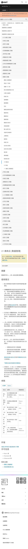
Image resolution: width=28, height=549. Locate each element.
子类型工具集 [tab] (6, 221)
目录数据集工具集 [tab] (8, 50)
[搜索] (22, 2)
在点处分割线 (7, 145)
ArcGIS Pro (5, 6)
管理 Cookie (6, 538)
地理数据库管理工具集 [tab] (9, 185)
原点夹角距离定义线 (9, 90)
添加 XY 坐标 (7, 83)
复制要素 (6, 99)
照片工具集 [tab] (6, 205)
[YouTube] (24, 482)
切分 (5, 106)
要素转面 (6, 119)
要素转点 (6, 116)
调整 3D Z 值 (7, 86)
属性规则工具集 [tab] (7, 47)
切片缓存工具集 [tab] (7, 227)
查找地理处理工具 (8, 467)
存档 (10, 256)
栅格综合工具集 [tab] (7, 182)
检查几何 (6, 96)
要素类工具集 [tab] (6, 73)
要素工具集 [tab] (6, 77)
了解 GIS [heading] (3, 496)
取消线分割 (6, 158)
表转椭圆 (6, 155)
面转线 (5, 139)
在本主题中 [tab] (5, 266)
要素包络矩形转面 (8, 109)
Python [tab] (9, 385)
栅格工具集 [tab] (6, 211)
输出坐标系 (13, 305)
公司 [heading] (2, 500)
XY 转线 (6, 165)
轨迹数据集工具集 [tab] (8, 231)
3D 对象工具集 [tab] (7, 37)
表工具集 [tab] (5, 224)
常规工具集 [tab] (6, 178)
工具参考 (4, 10)
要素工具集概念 (9, 168)
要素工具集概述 (8, 80)
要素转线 (6, 113)
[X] (21, 479)
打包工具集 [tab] (6, 201)
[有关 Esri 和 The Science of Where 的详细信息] (5, 482)
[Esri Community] (17, 482)
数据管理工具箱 (19, 23)
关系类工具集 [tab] (6, 214)
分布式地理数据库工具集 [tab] (9, 63)
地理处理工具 (10, 23)
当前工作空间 (5, 446)
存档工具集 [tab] (6, 41)
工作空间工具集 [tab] (7, 244)
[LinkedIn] (24, 479)
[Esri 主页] (4, 2)
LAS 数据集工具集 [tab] (8, 195)
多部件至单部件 (8, 132)
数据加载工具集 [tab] (7, 60)
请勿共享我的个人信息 (8, 542)
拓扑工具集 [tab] (6, 237)
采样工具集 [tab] (6, 218)
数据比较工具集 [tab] (7, 57)
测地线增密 (6, 126)
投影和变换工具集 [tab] (8, 208)
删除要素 (6, 103)
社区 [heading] (2, 492)
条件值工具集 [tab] (6, 54)
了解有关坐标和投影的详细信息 (12, 363)
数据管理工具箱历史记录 (8, 34)
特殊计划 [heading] (3, 503)
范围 (17, 446)
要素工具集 (5, 25)
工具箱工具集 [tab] (6, 234)
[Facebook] (17, 479)
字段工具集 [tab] (6, 172)
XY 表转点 (6, 162)
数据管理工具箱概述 (7, 27)
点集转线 (6, 136)
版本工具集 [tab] (6, 241)
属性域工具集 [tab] (6, 67)
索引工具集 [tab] (6, 188)
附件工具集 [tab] (6, 44)
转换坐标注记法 (22, 357)
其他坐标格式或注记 (9, 357)
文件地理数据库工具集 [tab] (9, 175)
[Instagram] (21, 482)
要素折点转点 (7, 122)
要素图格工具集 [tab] (7, 70)
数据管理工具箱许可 (7, 31)
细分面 (5, 152)
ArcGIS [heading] (3, 488)
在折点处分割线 (8, 149)
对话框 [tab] (4, 385)
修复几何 (6, 142)
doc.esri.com (12, 15)
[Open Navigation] (26, 2)
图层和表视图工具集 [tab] (8, 198)
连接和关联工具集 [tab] (8, 191)
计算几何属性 (7, 93)
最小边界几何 (7, 129)
